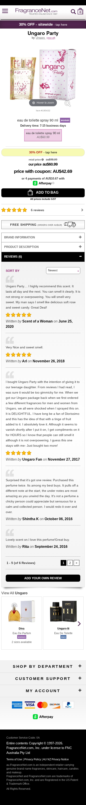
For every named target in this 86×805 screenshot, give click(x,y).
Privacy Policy (32, 759)
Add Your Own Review (43, 578)
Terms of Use (14, 759)
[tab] (43, 238)
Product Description (21, 247)
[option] (43, 135)
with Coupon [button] (32, 171)
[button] (5, 11)
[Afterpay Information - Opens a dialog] (43, 183)
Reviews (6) (13, 256)
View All (14, 593)
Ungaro (41, 37)
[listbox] (43, 134)
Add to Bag (46, 192)
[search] (73, 11)
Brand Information (19, 237)
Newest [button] (53, 270)
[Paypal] (68, 705)
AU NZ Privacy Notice (56, 759)
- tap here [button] (43, 24)
